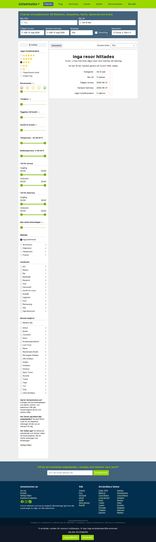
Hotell (87, 4)
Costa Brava (104, 496)
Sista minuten (115, 4)
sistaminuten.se (47, 523)
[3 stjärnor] (33, 62)
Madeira (120, 513)
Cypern (101, 505)
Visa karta (56, 45)
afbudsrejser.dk (59, 523)
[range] (21, 91)
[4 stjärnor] (33, 59)
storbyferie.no (120, 523)
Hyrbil (99, 4)
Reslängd (74, 28)
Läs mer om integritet (78, 532)
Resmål (132, 4)
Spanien (120, 491)
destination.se (99, 523)
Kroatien (120, 505)
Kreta (101, 500)
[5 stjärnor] (33, 55)
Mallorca (102, 493)
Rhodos (120, 500)
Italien (119, 503)
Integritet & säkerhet (28, 498)
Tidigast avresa (27, 28)
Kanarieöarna (122, 493)
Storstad (73, 4)
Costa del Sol (104, 498)
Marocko (120, 510)
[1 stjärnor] (33, 69)
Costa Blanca (122, 496)
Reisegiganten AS (81, 521)
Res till (81, 18)
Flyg (60, 4)
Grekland (120, 498)
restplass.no (35, 523)
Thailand (102, 510)
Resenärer (116, 28)
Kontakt (23, 493)
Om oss (23, 491)
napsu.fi (89, 523)
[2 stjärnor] (33, 65)
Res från (24, 18)
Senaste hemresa (53, 28)
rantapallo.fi (81, 523)
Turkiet (101, 503)
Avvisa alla (87, 537)
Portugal (102, 508)
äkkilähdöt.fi (71, 523)
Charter (48, 4)
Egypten (102, 513)
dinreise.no (109, 523)
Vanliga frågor (26, 445)
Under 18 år (103, 491)
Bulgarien (121, 508)
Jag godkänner (71, 537)
